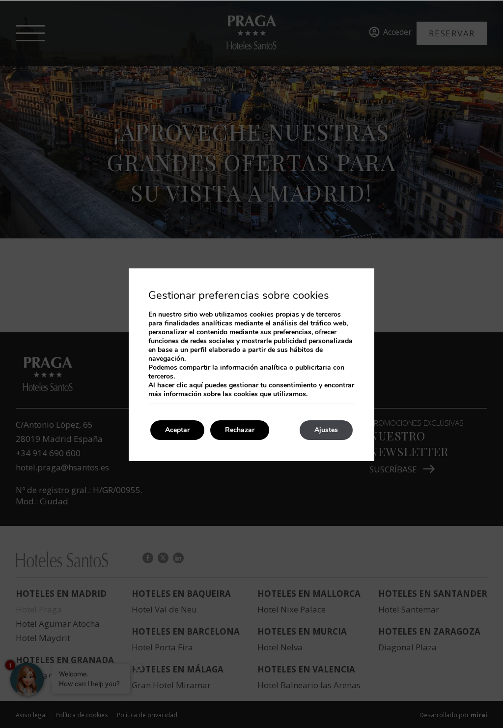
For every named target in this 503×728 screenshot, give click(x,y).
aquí (196, 385)
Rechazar (239, 430)
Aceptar (177, 430)
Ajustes (326, 430)
